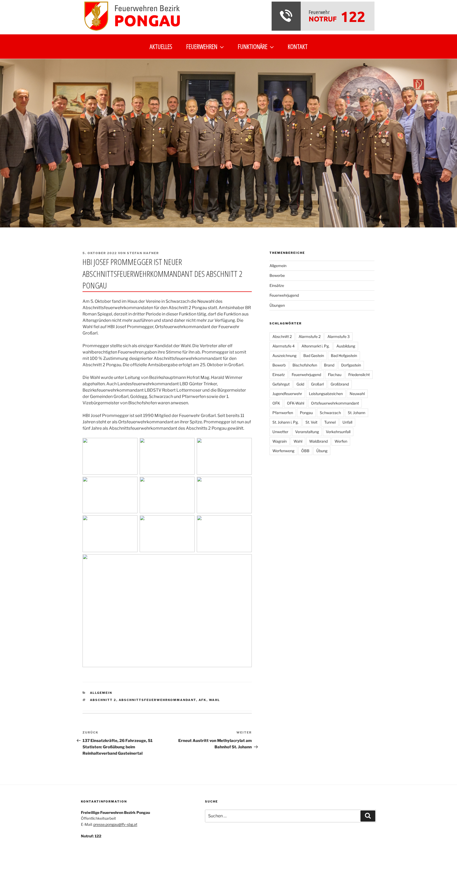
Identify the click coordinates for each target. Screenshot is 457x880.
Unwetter (280, 431)
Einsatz (278, 374)
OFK (276, 403)
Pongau (306, 412)
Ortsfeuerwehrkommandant (335, 403)
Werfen (341, 441)
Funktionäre (252, 46)
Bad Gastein (313, 355)
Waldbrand (318, 441)
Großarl (317, 384)
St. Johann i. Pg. (285, 422)
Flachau (334, 374)
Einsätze (276, 285)
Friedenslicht (359, 374)
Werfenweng (283, 450)
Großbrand (340, 384)
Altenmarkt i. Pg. (315, 346)
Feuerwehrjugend (284, 295)
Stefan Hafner (143, 253)
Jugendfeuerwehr (287, 393)
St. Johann (356, 412)
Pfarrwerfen (282, 412)
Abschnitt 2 (103, 700)
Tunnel (330, 422)
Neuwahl (357, 393)
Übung (321, 450)
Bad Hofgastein (344, 355)
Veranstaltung (307, 431)
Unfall (347, 422)
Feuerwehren (201, 46)
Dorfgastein (351, 365)
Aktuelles (161, 46)
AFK (203, 700)
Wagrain (279, 441)
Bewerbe (277, 275)
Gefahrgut (281, 384)
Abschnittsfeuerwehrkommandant (157, 700)
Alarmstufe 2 (310, 336)
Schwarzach (330, 412)
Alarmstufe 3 (338, 336)
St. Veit (311, 422)
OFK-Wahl (295, 403)
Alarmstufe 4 (283, 346)
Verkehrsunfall (338, 431)
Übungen (277, 305)
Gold (300, 384)
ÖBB (305, 450)
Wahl (214, 700)
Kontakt (298, 46)
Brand (329, 365)
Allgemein (101, 693)
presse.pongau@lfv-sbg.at (115, 824)
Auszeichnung (284, 355)
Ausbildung (345, 346)
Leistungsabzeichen (326, 393)
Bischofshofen (305, 365)
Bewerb (279, 365)
